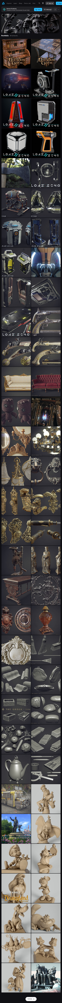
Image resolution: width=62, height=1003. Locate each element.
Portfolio (30, 999)
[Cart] (43, 3)
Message (48, 9)
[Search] (39, 3)
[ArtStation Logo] (3, 3)
